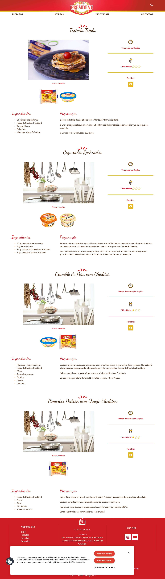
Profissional (102, 14)
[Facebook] (130, 84)
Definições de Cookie (104, 567)
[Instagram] (128, 537)
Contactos (147, 14)
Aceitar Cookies (104, 554)
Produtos (17, 14)
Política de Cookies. (77, 562)
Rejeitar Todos (104, 560)
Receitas (59, 14)
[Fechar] (128, 552)
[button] (150, 5)
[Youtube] (135, 537)
